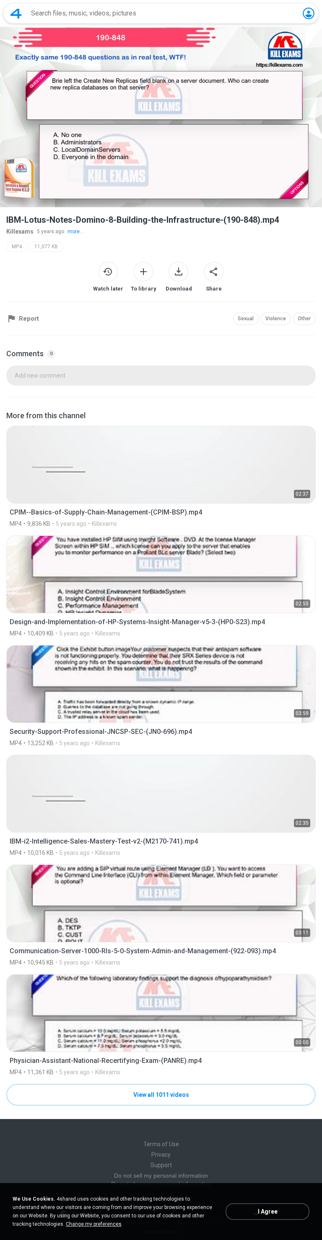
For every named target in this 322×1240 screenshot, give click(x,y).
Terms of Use (161, 1144)
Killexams (20, 231)
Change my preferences (94, 1224)
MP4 (17, 247)
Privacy (161, 1154)
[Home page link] (15, 13)
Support (161, 1165)
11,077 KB (46, 247)
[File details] (161, 476)
